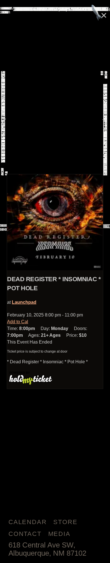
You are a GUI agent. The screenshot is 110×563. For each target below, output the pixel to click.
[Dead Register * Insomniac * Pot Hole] (55, 222)
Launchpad (24, 302)
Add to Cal (17, 321)
